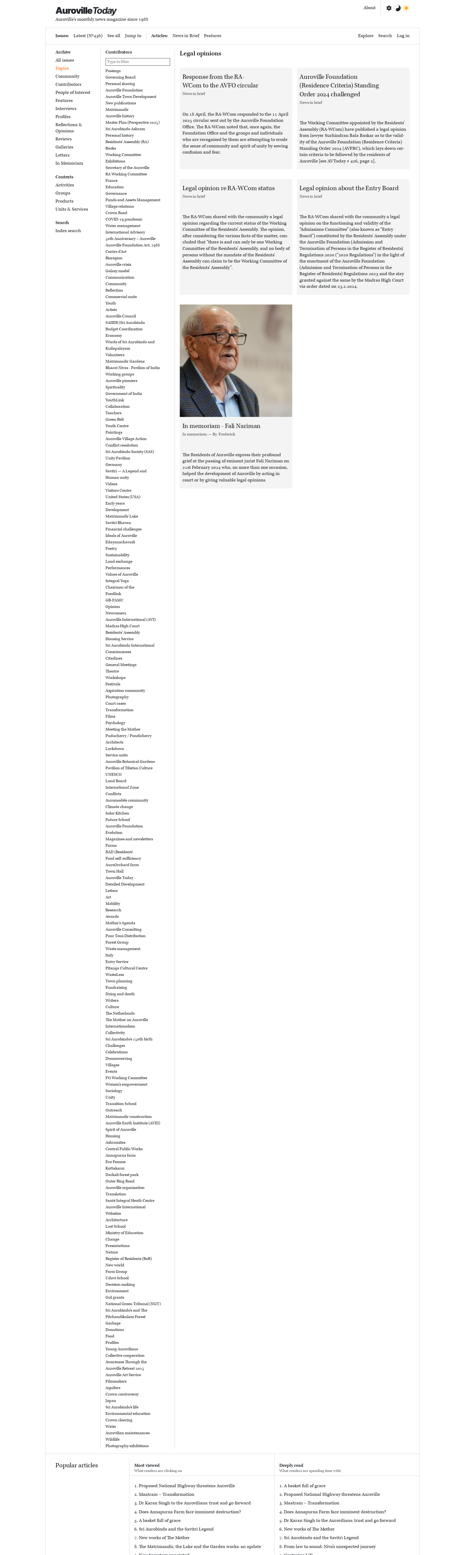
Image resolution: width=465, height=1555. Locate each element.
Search (385, 36)
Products (64, 201)
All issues (64, 60)
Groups (62, 193)
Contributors (68, 84)
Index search (68, 231)
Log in (403, 36)
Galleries (64, 147)
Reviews (63, 139)
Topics (62, 68)
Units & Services (71, 209)
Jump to (133, 36)
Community (67, 76)
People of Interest (72, 92)
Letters (62, 155)
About (370, 8)
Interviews (65, 109)
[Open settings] (388, 8)
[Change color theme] (397, 8)
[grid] (137, 758)
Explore (366, 36)
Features (212, 36)
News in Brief (185, 36)
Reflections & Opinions (68, 128)
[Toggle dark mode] (406, 8)
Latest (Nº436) (88, 36)
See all (113, 36)
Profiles (63, 117)
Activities (64, 185)
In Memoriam (69, 163)
